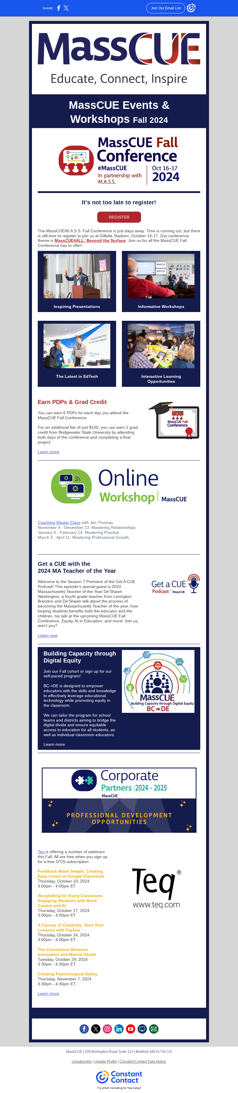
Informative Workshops (161, 306)
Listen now (47, 635)
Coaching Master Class (59, 522)
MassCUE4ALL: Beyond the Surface (90, 240)
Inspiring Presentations (77, 306)
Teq (42, 851)
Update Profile (105, 1062)
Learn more (48, 451)
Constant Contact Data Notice (143, 1062)
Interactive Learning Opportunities (161, 379)
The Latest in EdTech (77, 376)
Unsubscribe (82, 1062)
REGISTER (119, 217)
